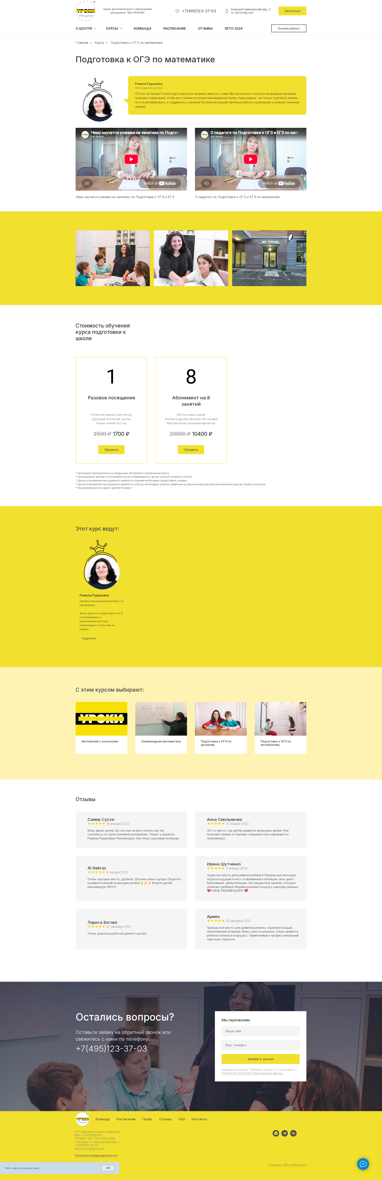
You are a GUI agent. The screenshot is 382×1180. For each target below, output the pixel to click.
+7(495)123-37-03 (199, 11)
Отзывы (205, 28)
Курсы (112, 28)
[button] (292, 11)
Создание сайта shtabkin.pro (287, 1164)
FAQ (181, 1119)
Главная (82, 43)
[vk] (293, 1135)
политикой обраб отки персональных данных (252, 1073)
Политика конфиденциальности (96, 1155)
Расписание (174, 28)
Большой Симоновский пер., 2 (251, 9)
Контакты (199, 1119)
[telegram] (284, 1135)
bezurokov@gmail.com (90, 1148)
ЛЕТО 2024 (233, 28)
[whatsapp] (276, 1135)
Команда (142, 28)
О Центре (84, 28)
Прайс (147, 1119)
